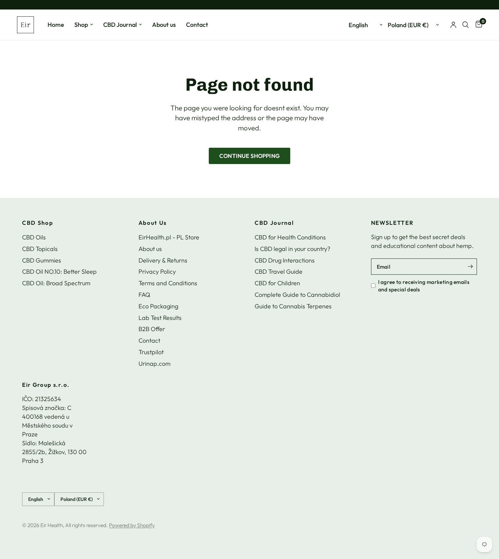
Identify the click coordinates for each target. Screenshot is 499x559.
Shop (81, 25)
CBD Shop (37, 223)
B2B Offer (151, 329)
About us (164, 25)
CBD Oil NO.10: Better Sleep (59, 271)
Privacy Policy (157, 271)
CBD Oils (34, 237)
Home (56, 25)
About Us (152, 223)
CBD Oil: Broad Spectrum (56, 283)
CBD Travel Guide (278, 271)
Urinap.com (154, 363)
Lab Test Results (160, 318)
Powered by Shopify (132, 525)
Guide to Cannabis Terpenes (293, 306)
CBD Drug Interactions (285, 260)
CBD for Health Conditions (290, 237)
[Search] (465, 25)
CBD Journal (120, 25)
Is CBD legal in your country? (292, 249)
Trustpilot (151, 352)
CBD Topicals (40, 249)
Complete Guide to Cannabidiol (297, 295)
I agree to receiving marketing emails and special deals (424, 285)
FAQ (144, 295)
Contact (197, 25)
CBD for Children (277, 283)
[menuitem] (55, 25)
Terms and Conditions (167, 283)
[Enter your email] (470, 266)
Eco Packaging (158, 306)
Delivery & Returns (162, 260)
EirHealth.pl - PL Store (168, 237)
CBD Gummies (41, 260)
